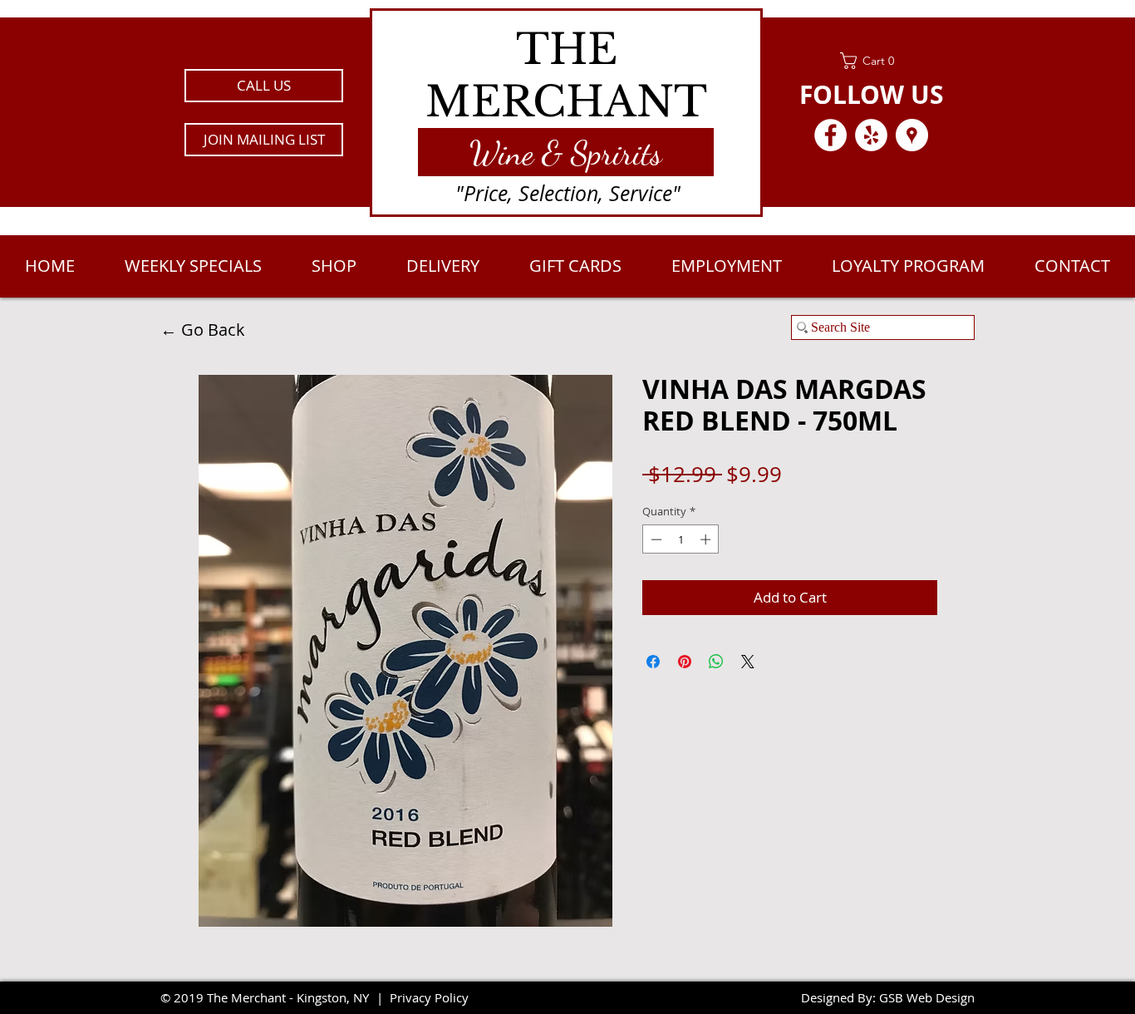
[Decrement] (655, 539)
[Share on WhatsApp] (716, 662)
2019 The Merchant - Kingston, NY (271, 997)
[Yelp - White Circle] (871, 135)
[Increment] (707, 539)
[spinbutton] (681, 539)
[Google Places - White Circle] (912, 135)
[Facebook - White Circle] (830, 135)
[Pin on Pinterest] (685, 662)
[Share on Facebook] (653, 662)
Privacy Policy (429, 997)
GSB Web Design (927, 997)
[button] (263, 139)
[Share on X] (748, 662)
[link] (871, 60)
